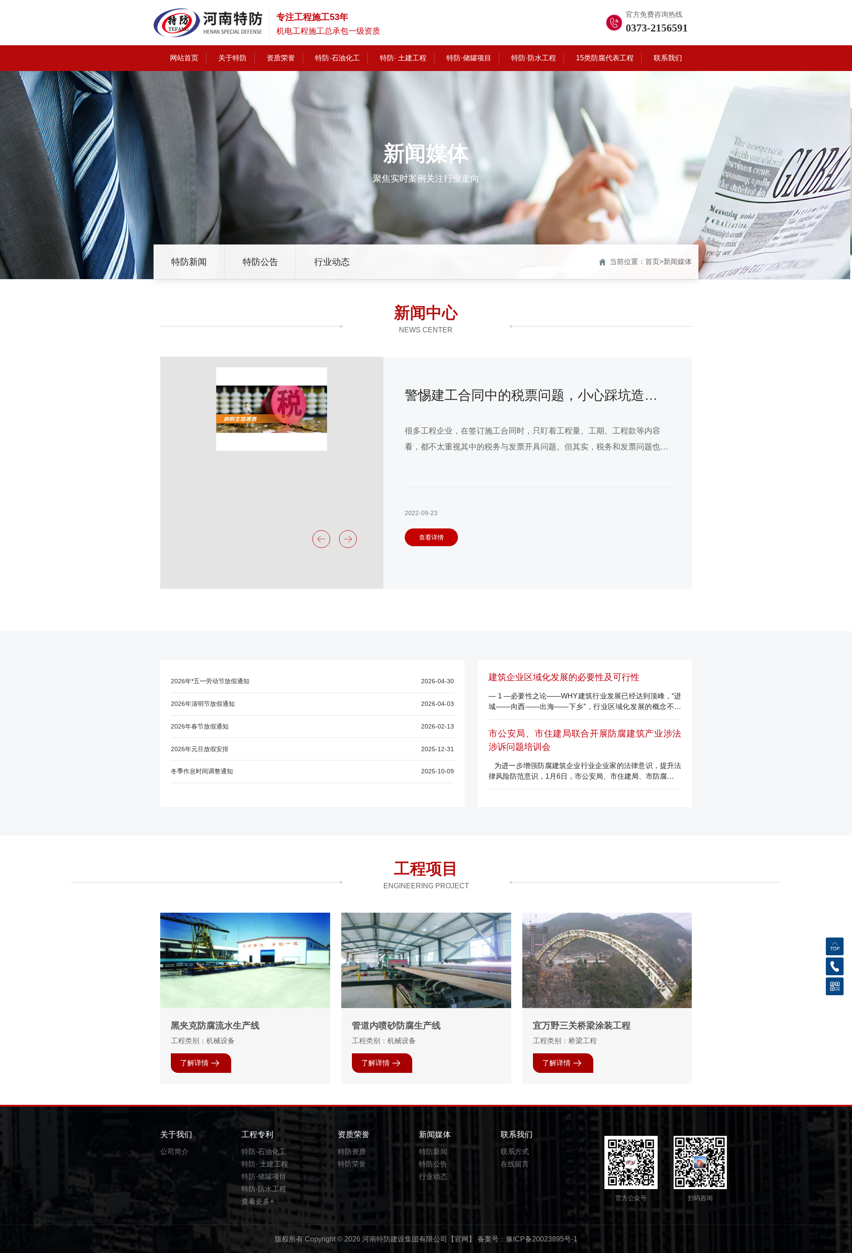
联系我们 (516, 1134)
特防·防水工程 (263, 1189)
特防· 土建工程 (264, 1164)
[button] (321, 539)
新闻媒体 (677, 261)
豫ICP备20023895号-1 (541, 1239)
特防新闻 (189, 262)
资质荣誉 (354, 1134)
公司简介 (174, 1151)
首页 (652, 261)
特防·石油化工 (263, 1151)
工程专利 (257, 1134)
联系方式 (515, 1151)
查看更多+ (257, 1201)
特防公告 (260, 262)
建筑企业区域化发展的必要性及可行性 (564, 677)
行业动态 (332, 262)
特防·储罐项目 (263, 1176)
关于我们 (176, 1134)
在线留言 (515, 1164)
